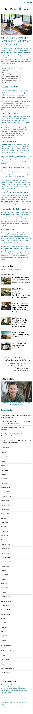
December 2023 (6, 548)
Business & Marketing (7, 651)
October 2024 (5, 505)
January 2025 (5, 492)
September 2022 (6, 614)
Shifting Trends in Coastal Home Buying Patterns (20, 334)
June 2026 (4, 457)
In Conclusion (7, 82)
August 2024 (5, 514)
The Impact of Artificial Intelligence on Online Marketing (14, 428)
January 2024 (5, 544)
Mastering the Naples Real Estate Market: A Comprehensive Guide (21, 279)
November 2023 (6, 553)
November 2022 (6, 605)
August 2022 (5, 618)
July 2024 (4, 518)
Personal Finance (6, 664)
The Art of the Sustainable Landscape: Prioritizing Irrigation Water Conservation (21, 293)
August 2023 (5, 566)
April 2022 (4, 636)
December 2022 (6, 601)
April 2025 (4, 479)
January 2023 (5, 596)
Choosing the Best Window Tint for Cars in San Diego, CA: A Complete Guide (15, 422)
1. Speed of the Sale (8, 71)
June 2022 (4, 627)
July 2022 (4, 623)
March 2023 (5, 588)
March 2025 (5, 483)
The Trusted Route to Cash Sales (12, 80)
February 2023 (5, 592)
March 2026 (5, 470)
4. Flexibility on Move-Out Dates (12, 76)
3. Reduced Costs (8, 74)
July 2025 (4, 474)
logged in (11, 269)
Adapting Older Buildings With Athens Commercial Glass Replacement (16, 416)
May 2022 (4, 631)
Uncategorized (5, 673)
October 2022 (5, 610)
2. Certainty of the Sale (9, 73)
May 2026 (4, 461)
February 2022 (5, 640)
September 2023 (6, 562)
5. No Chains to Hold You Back (11, 78)
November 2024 (6, 500)
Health (3, 655)
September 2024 (6, 509)
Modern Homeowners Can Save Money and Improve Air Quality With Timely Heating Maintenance (20, 307)
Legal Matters (5, 659)
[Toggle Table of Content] (19, 68)
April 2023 (4, 583)
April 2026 (4, 466)
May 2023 (4, 579)
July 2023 (4, 570)
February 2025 (5, 487)
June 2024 (4, 522)
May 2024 (4, 527)
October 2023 (5, 557)
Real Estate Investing (7, 668)
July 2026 (4, 452)
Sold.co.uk (9, 216)
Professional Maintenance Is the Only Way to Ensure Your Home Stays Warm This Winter (19, 322)
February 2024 (5, 540)
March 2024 (5, 535)
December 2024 (6, 496)
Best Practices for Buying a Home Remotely (19, 345)
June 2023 (4, 575)
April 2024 (4, 531)
